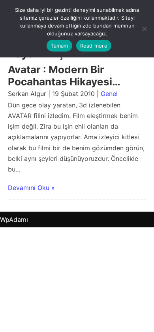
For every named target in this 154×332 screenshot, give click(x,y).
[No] (144, 29)
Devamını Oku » (31, 188)
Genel (109, 94)
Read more (93, 45)
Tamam (59, 45)
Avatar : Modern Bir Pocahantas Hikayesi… (64, 75)
